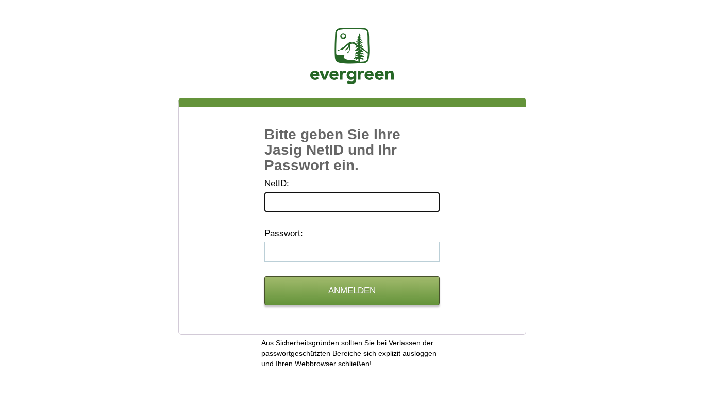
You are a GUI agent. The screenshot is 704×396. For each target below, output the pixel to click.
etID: (276, 183)
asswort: (283, 233)
